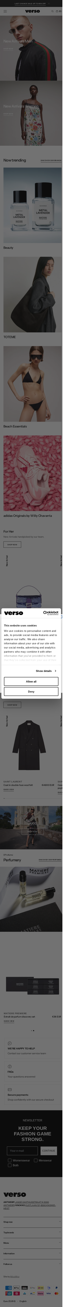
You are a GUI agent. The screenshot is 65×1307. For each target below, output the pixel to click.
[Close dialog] (61, 616)
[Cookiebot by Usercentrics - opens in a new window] (44, 613)
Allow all (31, 681)
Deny (31, 691)
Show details (44, 670)
